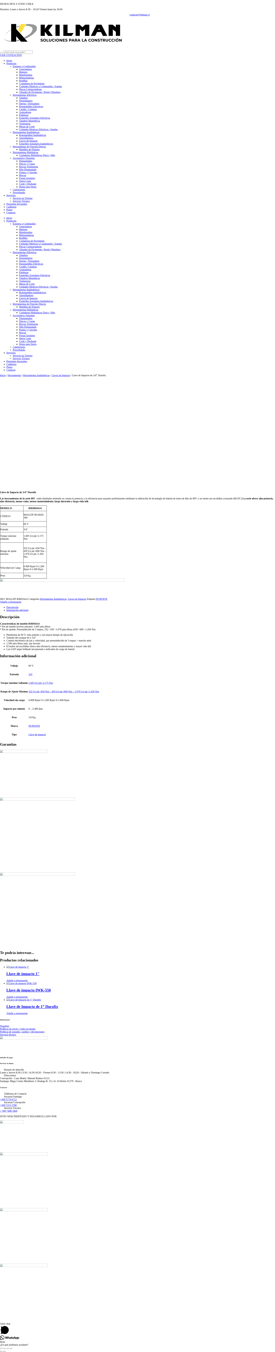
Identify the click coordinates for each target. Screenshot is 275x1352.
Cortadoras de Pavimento (31, 83)
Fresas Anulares (27, 178)
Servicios (11, 195)
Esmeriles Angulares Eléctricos (34, 118)
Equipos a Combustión (24, 66)
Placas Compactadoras (30, 89)
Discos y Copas (27, 163)
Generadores (25, 69)
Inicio (9, 60)
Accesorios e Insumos (24, 158)
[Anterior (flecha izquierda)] (1, 1351)
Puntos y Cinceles (28, 172)
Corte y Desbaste (27, 184)
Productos (11, 63)
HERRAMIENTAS (10, 1148)
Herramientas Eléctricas (24, 95)
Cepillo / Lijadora (28, 109)
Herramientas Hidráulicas (25, 152)
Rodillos (23, 80)
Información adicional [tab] (17, 610)
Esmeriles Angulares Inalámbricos (36, 143)
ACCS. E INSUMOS (11, 1204)
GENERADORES (9, 1259)
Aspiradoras (25, 112)
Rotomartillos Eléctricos (31, 106)
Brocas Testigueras (28, 166)
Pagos (9, 209)
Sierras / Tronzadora (29, 103)
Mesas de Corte (27, 126)
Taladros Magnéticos (29, 120)
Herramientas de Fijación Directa (29, 146)
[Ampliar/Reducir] (1, 1348)
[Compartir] (7, 1348)
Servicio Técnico (21, 201)
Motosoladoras (26, 77)
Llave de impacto (37, 734)
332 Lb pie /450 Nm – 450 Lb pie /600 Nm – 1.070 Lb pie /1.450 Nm (63, 691)
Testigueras (24, 123)
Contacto (10, 212)
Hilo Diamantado (27, 169)
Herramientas (14, 375)
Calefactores (19, 189)
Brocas (22, 175)
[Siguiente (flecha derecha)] (4, 1351)
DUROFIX (101, 599)
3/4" (30, 674)
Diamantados (25, 161)
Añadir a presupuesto (10, 601)
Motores (23, 72)
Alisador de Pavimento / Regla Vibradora (39, 92)
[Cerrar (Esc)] (11, 1348)
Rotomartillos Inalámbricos (32, 135)
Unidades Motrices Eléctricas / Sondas (38, 129)
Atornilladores (26, 138)
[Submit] (1, 52)
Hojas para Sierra (27, 186)
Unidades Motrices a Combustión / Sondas (40, 86)
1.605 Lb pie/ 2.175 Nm (40, 683)
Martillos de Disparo (29, 149)
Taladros (23, 98)
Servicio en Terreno (22, 198)
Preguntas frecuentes (16, 204)
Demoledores (25, 100)
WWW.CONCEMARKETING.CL (75, 1116)
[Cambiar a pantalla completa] (4, 1348)
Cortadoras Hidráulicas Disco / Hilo (37, 155)
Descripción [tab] (12, 607)
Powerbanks (19, 192)
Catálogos (11, 206)
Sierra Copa (25, 181)
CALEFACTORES (10, 1315)
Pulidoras (23, 115)
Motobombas (25, 75)
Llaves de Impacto (28, 141)
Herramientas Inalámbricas (26, 132)
